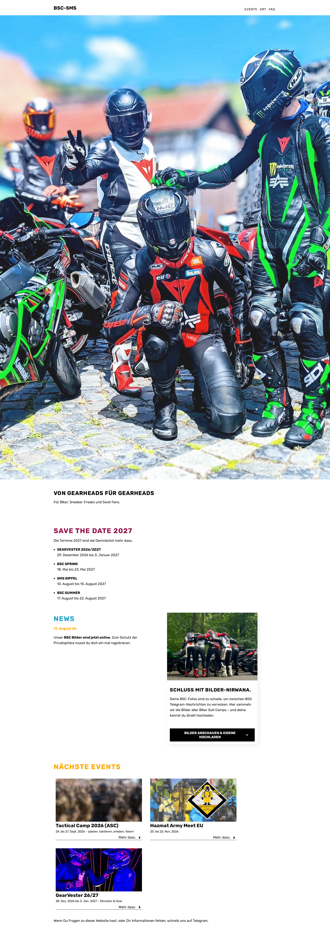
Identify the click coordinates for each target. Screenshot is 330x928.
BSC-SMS (65, 8)
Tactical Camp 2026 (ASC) (87, 825)
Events (251, 9)
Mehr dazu (127, 837)
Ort (263, 9)
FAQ (272, 9)
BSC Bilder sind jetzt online (87, 637)
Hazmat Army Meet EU (176, 825)
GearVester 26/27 (77, 895)
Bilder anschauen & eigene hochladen (210, 735)
